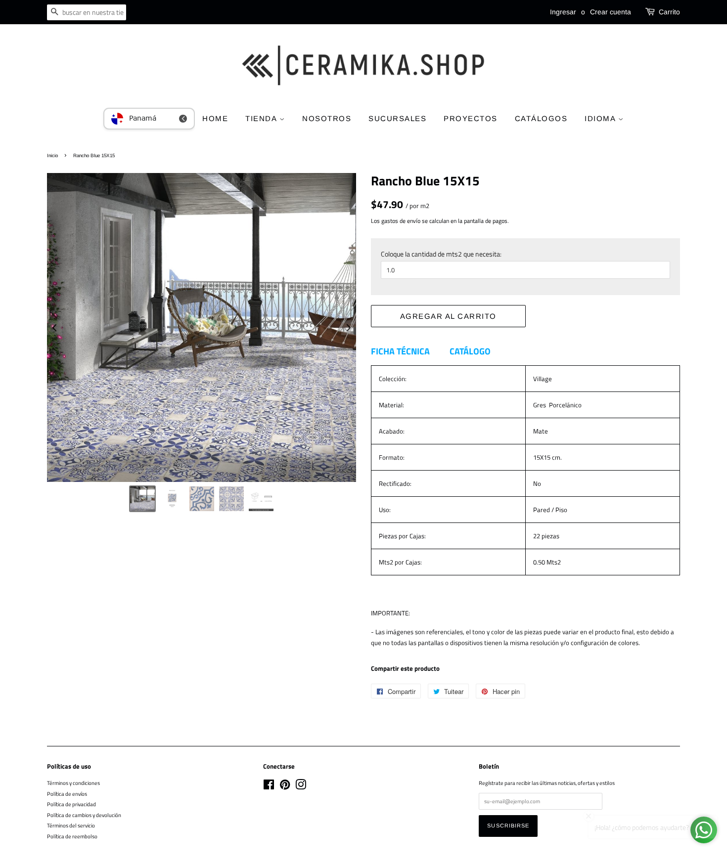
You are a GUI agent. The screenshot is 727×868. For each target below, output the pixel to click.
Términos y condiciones (73, 783)
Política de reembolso (72, 836)
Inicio (52, 155)
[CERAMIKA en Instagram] (300, 786)
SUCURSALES (397, 118)
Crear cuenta (610, 12)
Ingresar (563, 12)
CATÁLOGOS (541, 118)
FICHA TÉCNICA (400, 351)
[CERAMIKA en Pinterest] (284, 786)
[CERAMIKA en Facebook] (268, 786)
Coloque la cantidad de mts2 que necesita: (441, 254)
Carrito (669, 12)
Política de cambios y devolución (84, 815)
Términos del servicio (71, 825)
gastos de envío (400, 220)
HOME (215, 118)
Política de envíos (67, 793)
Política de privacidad (71, 804)
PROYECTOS (471, 118)
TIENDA (262, 118)
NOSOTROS (326, 118)
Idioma (601, 118)
